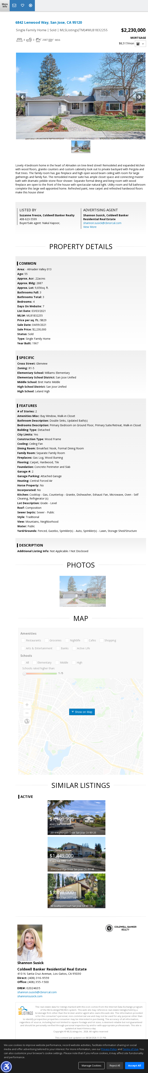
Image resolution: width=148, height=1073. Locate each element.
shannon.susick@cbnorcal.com (102, 223)
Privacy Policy (109, 1049)
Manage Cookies (91, 1065)
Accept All (134, 1065)
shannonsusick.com (29, 996)
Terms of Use (130, 1049)
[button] (6, 1066)
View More (90, 227)
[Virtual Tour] (31, 5)
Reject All (115, 1065)
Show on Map (83, 712)
